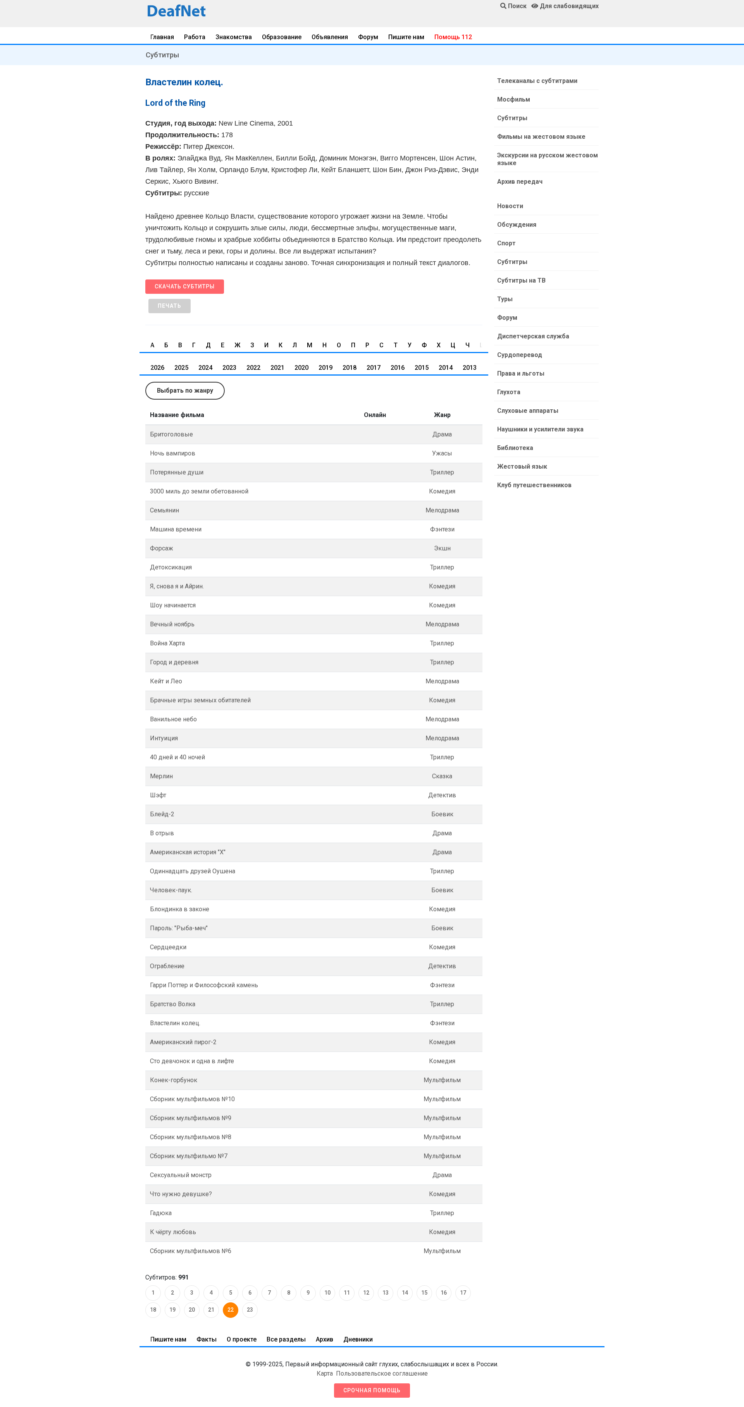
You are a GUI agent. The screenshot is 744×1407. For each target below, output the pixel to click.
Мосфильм (513, 99)
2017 (374, 367)
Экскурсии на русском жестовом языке (547, 159)
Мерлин (161, 776)
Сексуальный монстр (181, 1175)
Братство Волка (172, 1004)
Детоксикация (171, 567)
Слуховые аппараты (527, 410)
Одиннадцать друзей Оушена (192, 871)
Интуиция (164, 738)
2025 (181, 367)
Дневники (358, 1339)
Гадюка (161, 1213)
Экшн (442, 548)
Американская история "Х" (188, 852)
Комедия (442, 491)
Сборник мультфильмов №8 (190, 1137)
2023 (229, 367)
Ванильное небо (173, 719)
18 (153, 1310)
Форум (368, 37)
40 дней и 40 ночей (177, 757)
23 (250, 1310)
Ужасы (442, 453)
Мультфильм (442, 1080)
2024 (205, 367)
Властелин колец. (175, 1023)
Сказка (442, 776)
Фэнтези (442, 529)
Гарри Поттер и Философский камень (204, 985)
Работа (194, 37)
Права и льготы (520, 373)
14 (405, 1293)
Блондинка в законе (179, 909)
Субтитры (162, 55)
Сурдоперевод (519, 355)
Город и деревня (174, 662)
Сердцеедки (168, 947)
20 (192, 1310)
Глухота (508, 392)
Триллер (442, 472)
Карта (325, 1373)
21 (211, 1310)
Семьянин (164, 510)
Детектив (442, 795)
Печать (169, 306)
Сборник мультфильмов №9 (190, 1118)
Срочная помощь (372, 1390)
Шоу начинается (173, 605)
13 (385, 1293)
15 (424, 1293)
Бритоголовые (171, 434)
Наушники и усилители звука (540, 429)
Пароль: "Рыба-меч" (179, 928)
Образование (281, 37)
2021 (277, 367)
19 (172, 1310)
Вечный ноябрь (172, 624)
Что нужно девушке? (181, 1194)
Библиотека (515, 448)
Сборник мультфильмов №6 (190, 1251)
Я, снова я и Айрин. (177, 586)
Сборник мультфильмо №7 (188, 1156)
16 (444, 1293)
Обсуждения (516, 224)
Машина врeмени (176, 529)
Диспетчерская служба (533, 336)
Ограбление (167, 966)
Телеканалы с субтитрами (537, 80)
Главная (162, 37)
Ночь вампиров (172, 453)
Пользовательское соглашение (382, 1373)
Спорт (506, 243)
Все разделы (286, 1339)
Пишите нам (406, 37)
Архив (324, 1339)
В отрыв (162, 833)
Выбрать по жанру (185, 390)
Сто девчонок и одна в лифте (192, 1061)
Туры (505, 299)
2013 (470, 367)
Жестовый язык (522, 466)
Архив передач (519, 181)
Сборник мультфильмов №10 (192, 1099)
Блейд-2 (162, 814)
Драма (442, 434)
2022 (253, 367)
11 (347, 1293)
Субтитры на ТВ (521, 280)
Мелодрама (442, 510)
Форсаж (161, 548)
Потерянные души (176, 472)
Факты (206, 1339)
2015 (422, 367)
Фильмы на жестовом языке (541, 136)
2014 (446, 367)
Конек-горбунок (173, 1080)
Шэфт (158, 795)
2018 (349, 367)
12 (366, 1293)
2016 (398, 367)
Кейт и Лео (166, 681)
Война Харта (167, 643)
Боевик (442, 814)
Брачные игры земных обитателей (200, 700)
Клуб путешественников (534, 485)
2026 (157, 367)
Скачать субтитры (185, 286)
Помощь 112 (453, 37)
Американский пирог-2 (183, 1042)
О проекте (242, 1339)
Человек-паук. (171, 890)
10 (327, 1293)
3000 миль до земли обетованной (199, 491)
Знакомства (233, 37)
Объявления (330, 37)
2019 (325, 367)
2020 (301, 367)
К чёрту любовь (173, 1232)
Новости (510, 206)
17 (463, 1293)
